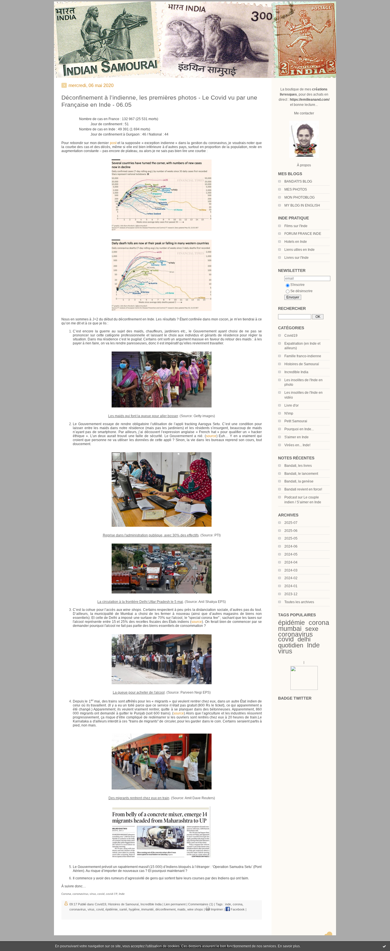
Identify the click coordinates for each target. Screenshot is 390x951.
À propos (304, 165)
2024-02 (290, 578)
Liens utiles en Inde (299, 250)
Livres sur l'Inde (296, 258)
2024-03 (290, 570)
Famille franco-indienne (302, 356)
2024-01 (290, 586)
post (113, 143)
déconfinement (165, 909)
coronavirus (295, 634)
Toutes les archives (299, 602)
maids (181, 909)
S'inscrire (297, 285)
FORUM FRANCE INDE (302, 234)
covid (286, 639)
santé (123, 909)
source (211, 436)
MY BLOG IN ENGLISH (302, 205)
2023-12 (290, 594)
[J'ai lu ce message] (384, 946)
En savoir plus (289, 946)
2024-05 (290, 554)
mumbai (289, 628)
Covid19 (290, 336)
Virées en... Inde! (297, 445)
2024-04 (290, 562)
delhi (304, 639)
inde (228, 904)
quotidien (290, 645)
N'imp (288, 413)
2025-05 (290, 538)
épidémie (291, 622)
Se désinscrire (301, 291)
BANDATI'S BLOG (298, 181)
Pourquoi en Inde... (299, 429)
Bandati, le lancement (301, 474)
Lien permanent (175, 904)
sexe (311, 628)
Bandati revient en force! (303, 489)
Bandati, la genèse (298, 481)
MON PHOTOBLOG (299, 197)
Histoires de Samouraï (301, 364)
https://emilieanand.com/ (309, 100)
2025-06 (290, 531)
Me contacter (304, 113)
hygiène (134, 909)
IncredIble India (296, 372)
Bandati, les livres (298, 466)
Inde (313, 645)
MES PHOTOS (295, 189)
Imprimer (216, 909)
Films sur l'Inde (295, 226)
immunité (147, 909)
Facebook (237, 909)
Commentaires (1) (200, 904)
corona (319, 622)
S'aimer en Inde (296, 437)
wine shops (195, 909)
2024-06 (290, 546)
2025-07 (290, 523)
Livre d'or (291, 405)
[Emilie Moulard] (304, 689)
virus (285, 651)
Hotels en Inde (295, 242)
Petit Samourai (295, 421)
